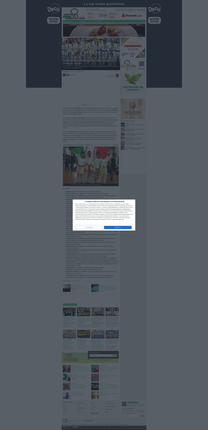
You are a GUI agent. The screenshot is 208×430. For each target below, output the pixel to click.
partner (87, 204)
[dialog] (104, 215)
